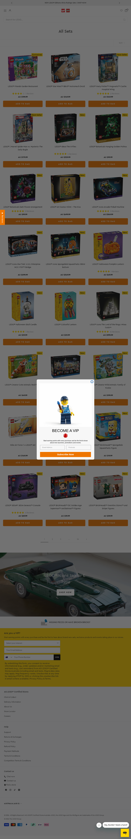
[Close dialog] (92, 381)
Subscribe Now (65, 454)
